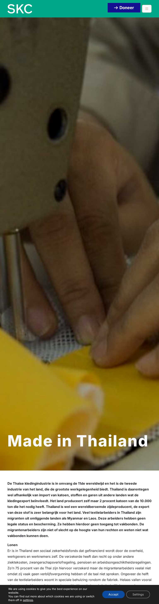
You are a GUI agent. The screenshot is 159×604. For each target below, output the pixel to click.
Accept (113, 594)
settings (28, 600)
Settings (138, 594)
